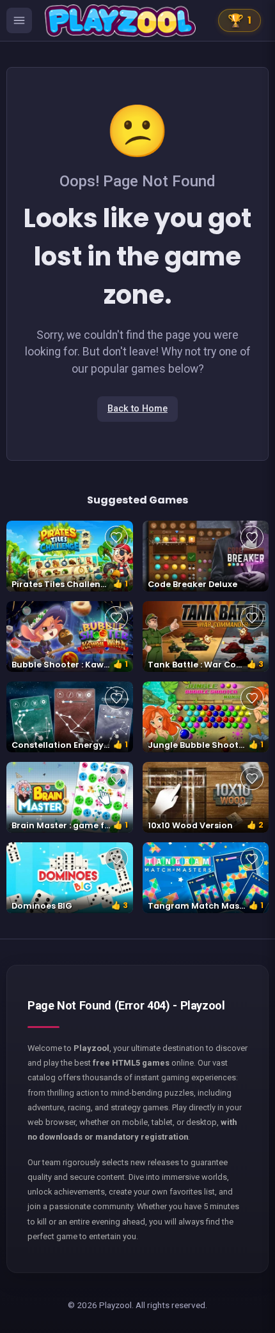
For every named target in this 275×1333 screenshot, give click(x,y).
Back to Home (137, 408)
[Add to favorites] (116, 537)
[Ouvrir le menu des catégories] (19, 20)
